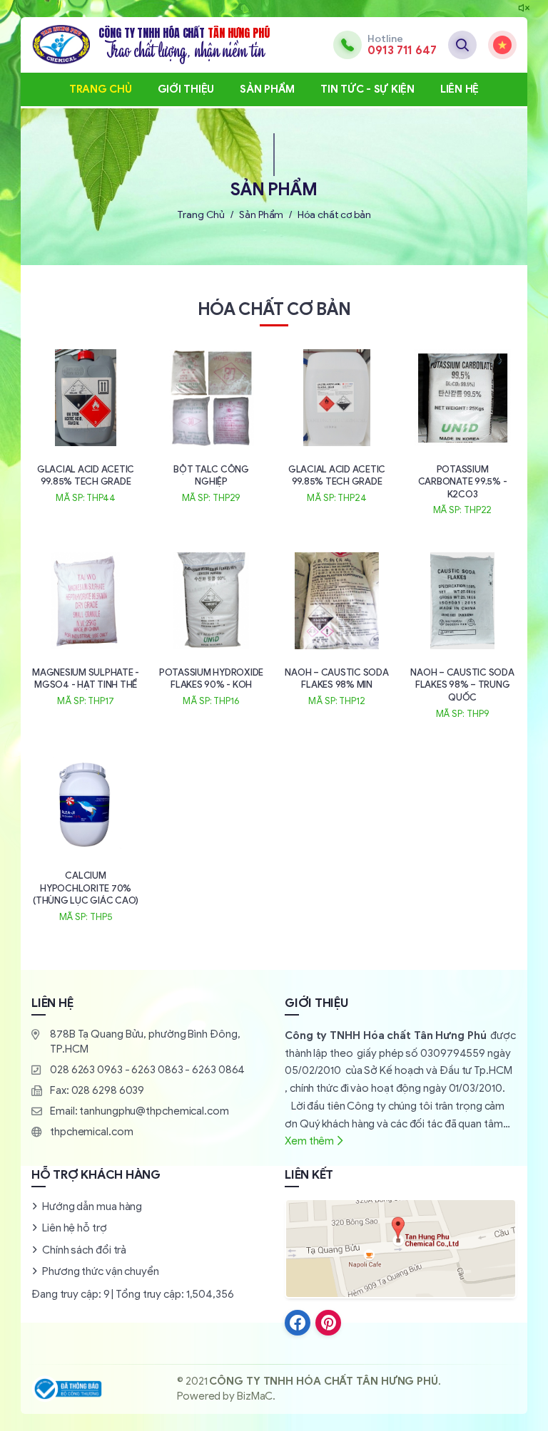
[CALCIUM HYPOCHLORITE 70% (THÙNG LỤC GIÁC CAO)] (85, 837)
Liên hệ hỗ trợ (74, 1227)
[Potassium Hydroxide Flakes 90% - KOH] (211, 628)
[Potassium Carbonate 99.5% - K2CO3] (462, 430)
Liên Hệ (459, 89)
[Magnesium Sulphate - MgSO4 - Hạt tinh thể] (85, 628)
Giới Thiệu (186, 89)
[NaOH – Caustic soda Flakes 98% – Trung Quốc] (462, 634)
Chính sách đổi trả (84, 1250)
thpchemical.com (91, 1131)
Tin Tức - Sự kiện (367, 89)
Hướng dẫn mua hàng (92, 1206)
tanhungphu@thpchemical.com (153, 1111)
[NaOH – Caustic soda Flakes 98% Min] (337, 628)
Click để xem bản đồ (400, 1248)
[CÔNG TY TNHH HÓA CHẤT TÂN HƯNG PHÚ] (150, 45)
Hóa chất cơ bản (334, 215)
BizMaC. (256, 1396)
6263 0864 (218, 1069)
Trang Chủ (100, 89)
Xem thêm (309, 1141)
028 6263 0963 (86, 1069)
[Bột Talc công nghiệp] (211, 424)
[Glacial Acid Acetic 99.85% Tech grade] (85, 424)
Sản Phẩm (267, 89)
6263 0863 (157, 1069)
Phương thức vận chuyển (100, 1271)
